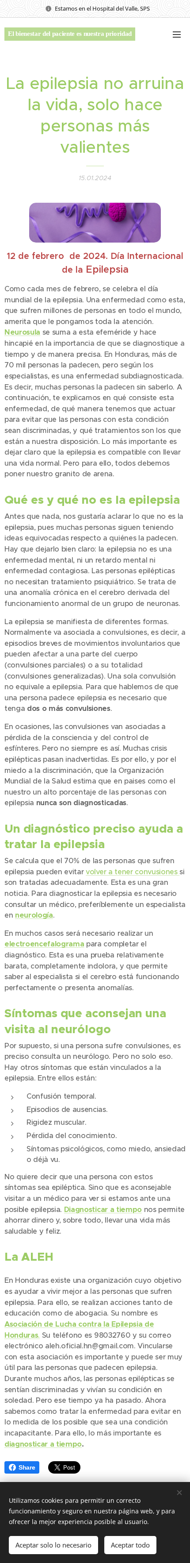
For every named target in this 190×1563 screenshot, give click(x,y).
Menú (177, 34)
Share (27, 1467)
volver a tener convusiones (132, 871)
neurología (34, 915)
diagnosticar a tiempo (43, 1444)
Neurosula (22, 332)
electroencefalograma (44, 944)
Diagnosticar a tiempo (103, 1209)
